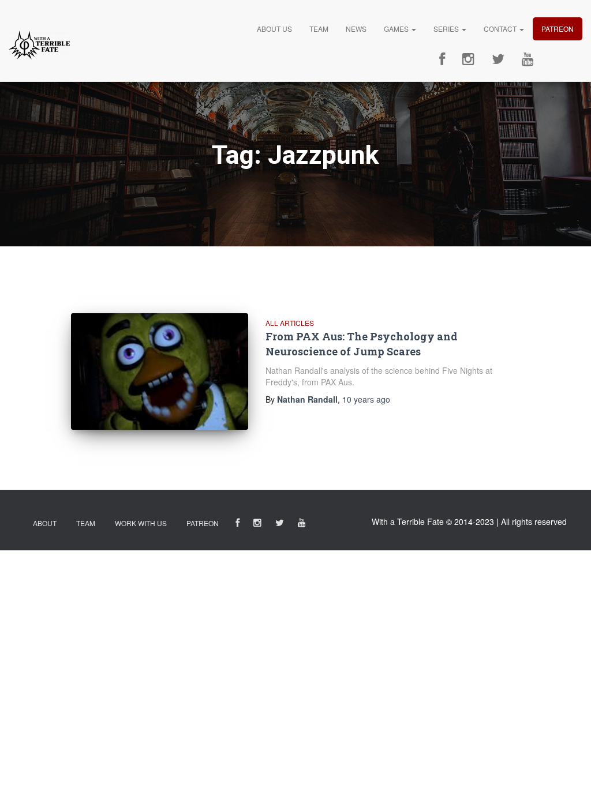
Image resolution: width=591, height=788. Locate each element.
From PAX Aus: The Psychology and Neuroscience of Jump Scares (361, 343)
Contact (501, 28)
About (45, 523)
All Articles (289, 323)
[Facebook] (442, 59)
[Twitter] (498, 59)
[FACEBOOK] (237, 524)
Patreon (557, 28)
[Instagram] (468, 59)
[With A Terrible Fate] (39, 45)
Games (397, 28)
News (356, 28)
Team (318, 28)
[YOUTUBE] (302, 524)
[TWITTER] (280, 524)
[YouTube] (528, 59)
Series (447, 28)
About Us (274, 28)
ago (366, 399)
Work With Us (141, 523)
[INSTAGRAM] (257, 524)
